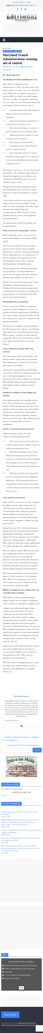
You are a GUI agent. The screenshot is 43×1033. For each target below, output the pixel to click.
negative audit (22, 170)
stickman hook (6, 830)
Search (37, 750)
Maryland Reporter (9, 51)
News (19, 51)
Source (3, 795)
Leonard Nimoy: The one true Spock (24, 745)
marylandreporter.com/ (11, 720)
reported (6, 102)
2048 (3, 812)
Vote (21, 988)
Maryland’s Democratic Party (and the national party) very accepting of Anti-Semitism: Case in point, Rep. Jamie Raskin (20, 848)
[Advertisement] (21, 29)
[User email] (21, 726)
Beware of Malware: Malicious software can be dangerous (20, 738)
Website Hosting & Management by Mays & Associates (20, 1025)
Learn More (10, 1014)
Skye (2, 838)
